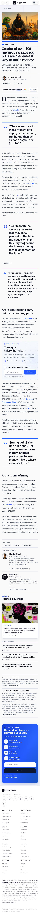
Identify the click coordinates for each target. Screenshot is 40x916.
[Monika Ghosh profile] (5, 556)
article (16, 110)
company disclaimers (9, 714)
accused (28, 318)
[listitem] (6, 545)
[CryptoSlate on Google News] (9, 798)
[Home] (2, 8)
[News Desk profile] (5, 577)
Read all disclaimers (8, 902)
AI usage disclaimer (12, 685)
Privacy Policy (15, 882)
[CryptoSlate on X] (4, 798)
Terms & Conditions (31, 909)
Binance (29, 399)
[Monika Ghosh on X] (10, 568)
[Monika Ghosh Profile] (4, 78)
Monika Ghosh (15, 77)
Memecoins (9, 44)
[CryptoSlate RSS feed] (4, 804)
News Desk (14, 574)
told (16, 195)
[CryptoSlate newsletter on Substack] (15, 798)
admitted (8, 505)
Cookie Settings (15, 911)
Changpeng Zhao (9, 402)
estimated (29, 183)
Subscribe (20, 770)
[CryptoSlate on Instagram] (31, 798)
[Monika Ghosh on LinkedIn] (12, 568)
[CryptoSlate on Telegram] (20, 798)
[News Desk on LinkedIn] (12, 589)
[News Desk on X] (10, 589)
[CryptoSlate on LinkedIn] (26, 798)
